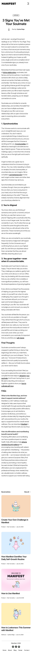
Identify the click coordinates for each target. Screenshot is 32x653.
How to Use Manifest (10, 593)
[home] (9, 4)
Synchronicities (20, 144)
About (10, 650)
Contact (26, 650)
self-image (20, 338)
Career (20, 650)
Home (4, 650)
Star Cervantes (11, 526)
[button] (28, 3)
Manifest (24, 424)
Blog (15, 650)
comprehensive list (15, 175)
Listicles (16, 15)
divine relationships (9, 72)
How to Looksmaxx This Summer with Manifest (16, 628)
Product (3, 526)
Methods (3, 634)
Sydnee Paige (20, 29)
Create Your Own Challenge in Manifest (14, 521)
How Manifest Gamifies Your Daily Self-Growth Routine (14, 558)
